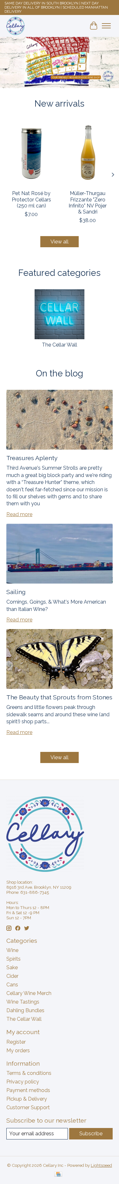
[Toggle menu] (106, 25)
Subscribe (90, 1134)
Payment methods (28, 1090)
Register (16, 1042)
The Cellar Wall (59, 345)
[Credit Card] (58, 1175)
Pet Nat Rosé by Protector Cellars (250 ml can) (31, 199)
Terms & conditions (28, 1073)
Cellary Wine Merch (28, 993)
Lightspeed (101, 1165)
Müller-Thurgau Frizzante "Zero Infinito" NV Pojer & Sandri (88, 202)
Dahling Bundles (25, 1010)
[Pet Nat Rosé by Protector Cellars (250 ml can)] (31, 153)
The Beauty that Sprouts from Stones (59, 697)
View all (59, 242)
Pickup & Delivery (26, 1099)
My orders (18, 1050)
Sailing (16, 591)
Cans (12, 985)
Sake (12, 967)
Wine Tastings (22, 1002)
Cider (12, 976)
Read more (19, 514)
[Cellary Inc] (15, 26)
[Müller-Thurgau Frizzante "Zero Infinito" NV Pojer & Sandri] (88, 153)
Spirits (13, 959)
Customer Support (28, 1107)
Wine (12, 950)
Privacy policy (22, 1082)
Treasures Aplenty (31, 457)
